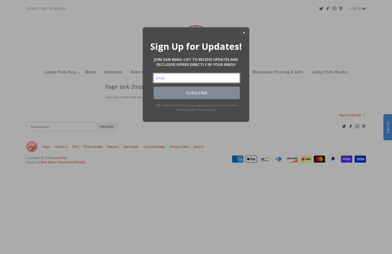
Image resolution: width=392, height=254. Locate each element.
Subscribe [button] (196, 93)
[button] (244, 32)
